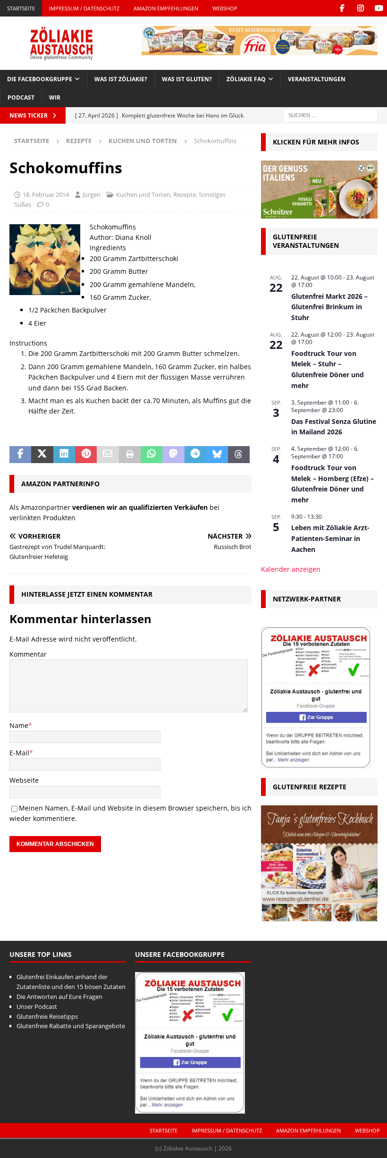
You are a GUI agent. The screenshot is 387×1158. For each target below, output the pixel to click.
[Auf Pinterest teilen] (86, 454)
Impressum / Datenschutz (84, 8)
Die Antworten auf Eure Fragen (59, 996)
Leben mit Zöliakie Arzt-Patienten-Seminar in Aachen (330, 538)
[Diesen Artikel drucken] (130, 454)
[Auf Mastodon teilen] (173, 454)
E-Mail (19, 752)
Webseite (24, 780)
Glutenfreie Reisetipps (47, 1016)
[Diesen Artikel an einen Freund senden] (107, 454)
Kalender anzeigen (290, 569)
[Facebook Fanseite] (342, 8)
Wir (54, 97)
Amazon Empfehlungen (166, 8)
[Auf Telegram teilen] (195, 454)
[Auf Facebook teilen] (20, 454)
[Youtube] (378, 8)
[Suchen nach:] (330, 114)
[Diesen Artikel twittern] (42, 454)
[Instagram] (360, 8)
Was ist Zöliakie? (120, 79)
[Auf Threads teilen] (239, 454)
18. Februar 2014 (46, 194)
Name (18, 725)
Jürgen (92, 194)
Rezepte (79, 140)
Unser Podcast (37, 1006)
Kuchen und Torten (143, 194)
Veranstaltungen (316, 79)
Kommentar (28, 654)
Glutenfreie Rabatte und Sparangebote (71, 1026)
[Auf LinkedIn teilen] (64, 454)
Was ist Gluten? (187, 79)
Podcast (21, 97)
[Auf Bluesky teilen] (217, 454)
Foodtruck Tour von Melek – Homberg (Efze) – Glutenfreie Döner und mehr (332, 483)
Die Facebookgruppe (39, 79)
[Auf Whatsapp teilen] (151, 454)
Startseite (21, 8)
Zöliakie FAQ (246, 79)
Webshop (224, 8)
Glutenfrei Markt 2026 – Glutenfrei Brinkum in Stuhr (329, 307)
